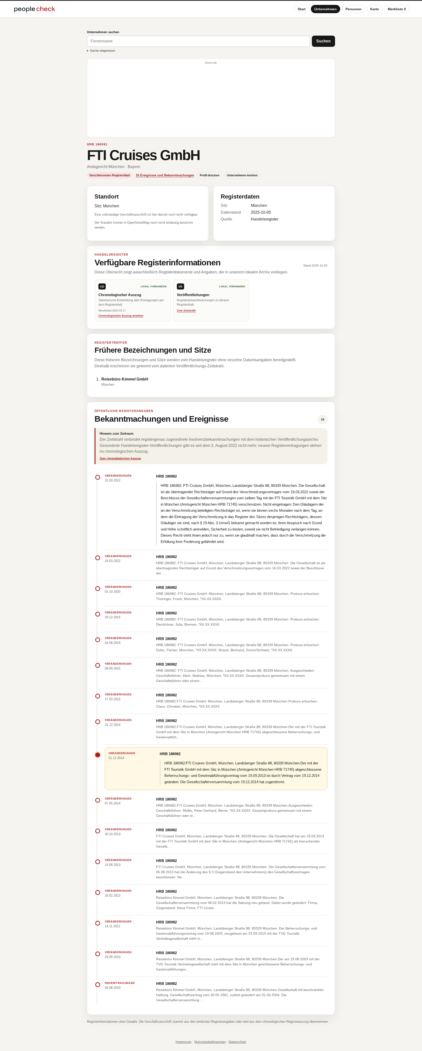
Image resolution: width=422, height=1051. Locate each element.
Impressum (183, 1042)
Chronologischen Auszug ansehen (120, 315)
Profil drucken (209, 175)
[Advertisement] (211, 100)
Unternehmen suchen (103, 32)
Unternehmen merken (242, 175)
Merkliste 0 (397, 9)
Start (302, 9)
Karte (374, 9)
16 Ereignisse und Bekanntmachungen (165, 175)
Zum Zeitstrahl (186, 310)
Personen (353, 9)
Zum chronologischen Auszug (120, 458)
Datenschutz (237, 1042)
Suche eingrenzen (102, 50)
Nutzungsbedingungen (210, 1042)
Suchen (323, 41)
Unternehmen (325, 9)
